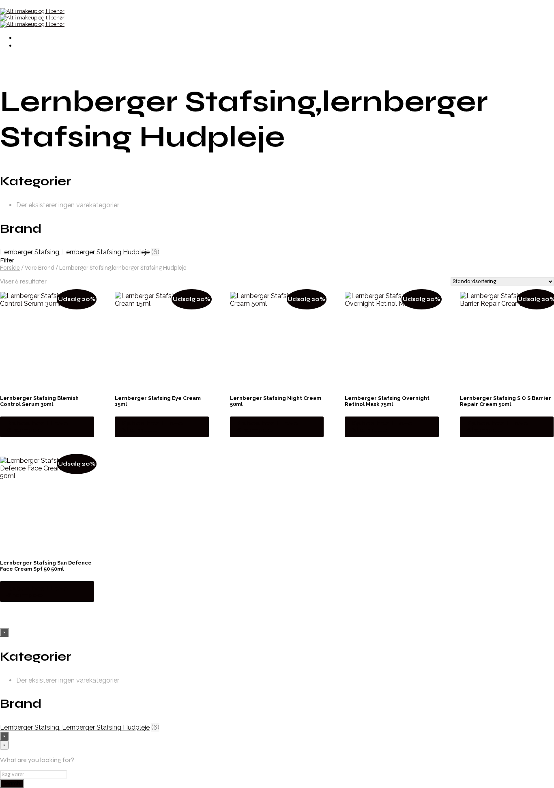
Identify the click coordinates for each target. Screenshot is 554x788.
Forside (10, 267)
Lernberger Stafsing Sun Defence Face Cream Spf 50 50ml (46, 566)
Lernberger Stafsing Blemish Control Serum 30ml (39, 401)
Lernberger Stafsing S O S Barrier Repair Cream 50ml (505, 401)
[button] (277, 260)
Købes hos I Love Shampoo (37, 426)
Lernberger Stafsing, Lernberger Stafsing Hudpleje (75, 252)
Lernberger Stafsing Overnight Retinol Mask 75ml (387, 401)
